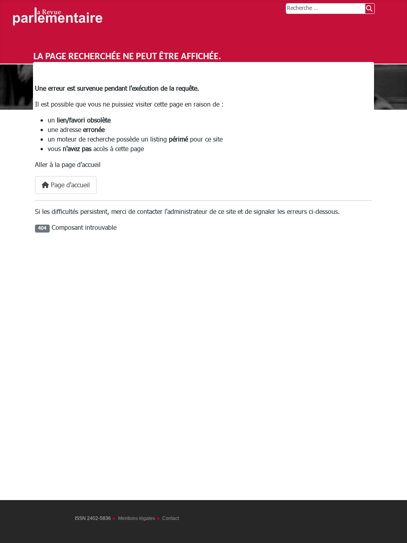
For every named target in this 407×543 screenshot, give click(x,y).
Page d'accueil (69, 185)
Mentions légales (136, 518)
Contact (170, 518)
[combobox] (325, 8)
